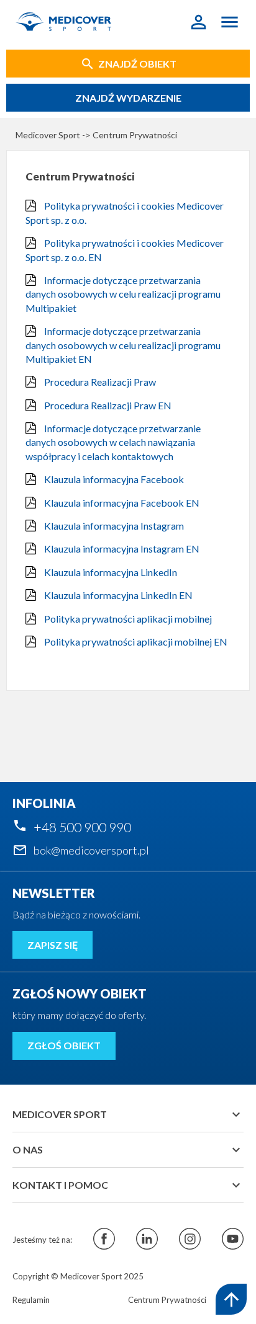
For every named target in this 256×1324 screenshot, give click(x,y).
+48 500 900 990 (82, 827)
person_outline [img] (198, 22)
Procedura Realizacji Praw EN (106, 405)
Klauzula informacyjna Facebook (113, 479)
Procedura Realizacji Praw (99, 382)
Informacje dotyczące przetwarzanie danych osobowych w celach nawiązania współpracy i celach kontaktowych (113, 442)
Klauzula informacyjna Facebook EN (120, 503)
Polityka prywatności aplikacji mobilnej (127, 618)
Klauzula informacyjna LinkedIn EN (117, 595)
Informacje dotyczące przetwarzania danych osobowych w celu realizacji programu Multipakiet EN (123, 345)
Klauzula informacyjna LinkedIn (109, 572)
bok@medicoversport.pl (91, 850)
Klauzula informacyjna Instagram (113, 525)
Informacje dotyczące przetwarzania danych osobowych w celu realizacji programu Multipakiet (123, 294)
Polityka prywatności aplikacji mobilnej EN (134, 641)
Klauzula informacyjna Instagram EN (120, 548)
